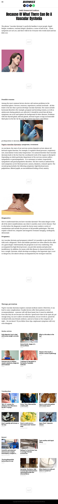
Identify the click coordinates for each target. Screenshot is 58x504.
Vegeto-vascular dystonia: (11, 145)
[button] (2, 1)
